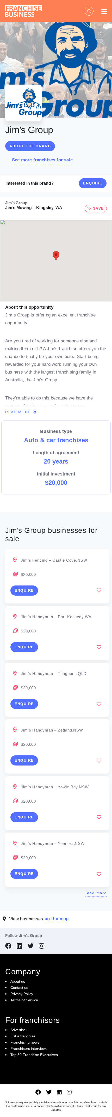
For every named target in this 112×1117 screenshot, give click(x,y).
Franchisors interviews (28, 1048)
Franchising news (24, 1042)
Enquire (92, 183)
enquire (24, 590)
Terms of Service (24, 1000)
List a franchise (22, 1036)
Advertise (18, 1030)
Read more (18, 412)
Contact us (19, 987)
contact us (91, 1106)
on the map (57, 918)
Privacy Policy (21, 994)
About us (17, 981)
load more (96, 893)
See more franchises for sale (42, 159)
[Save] (99, 590)
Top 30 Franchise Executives (34, 1055)
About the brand (30, 146)
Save (97, 208)
